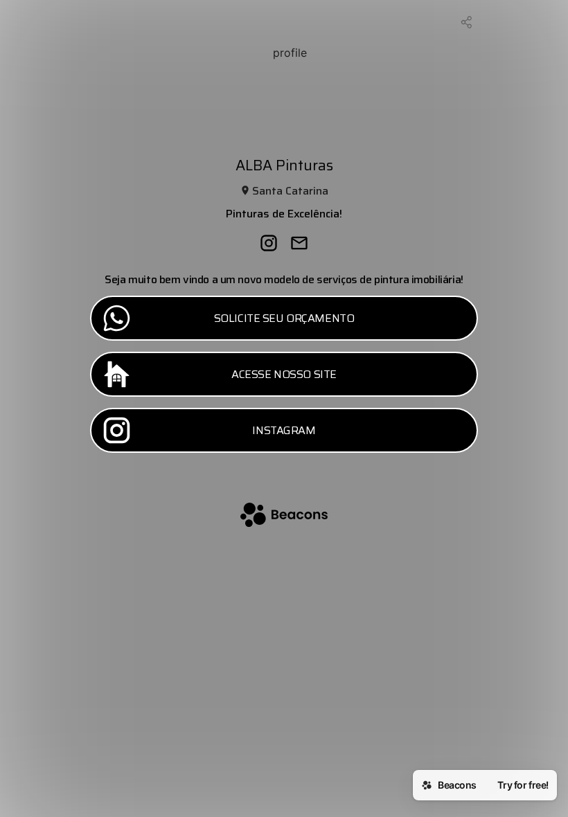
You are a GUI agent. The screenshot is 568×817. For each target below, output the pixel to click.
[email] (299, 244)
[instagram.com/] (269, 244)
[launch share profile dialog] (467, 22)
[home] (284, 516)
